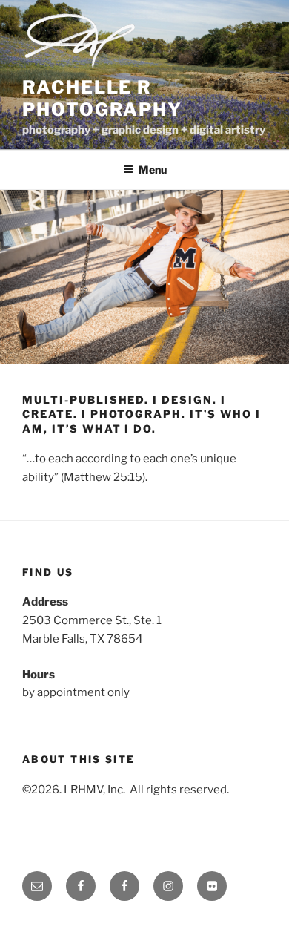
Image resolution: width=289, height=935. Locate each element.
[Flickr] (212, 886)
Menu (153, 169)
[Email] (37, 886)
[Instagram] (168, 886)
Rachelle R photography (102, 98)
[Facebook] (81, 886)
